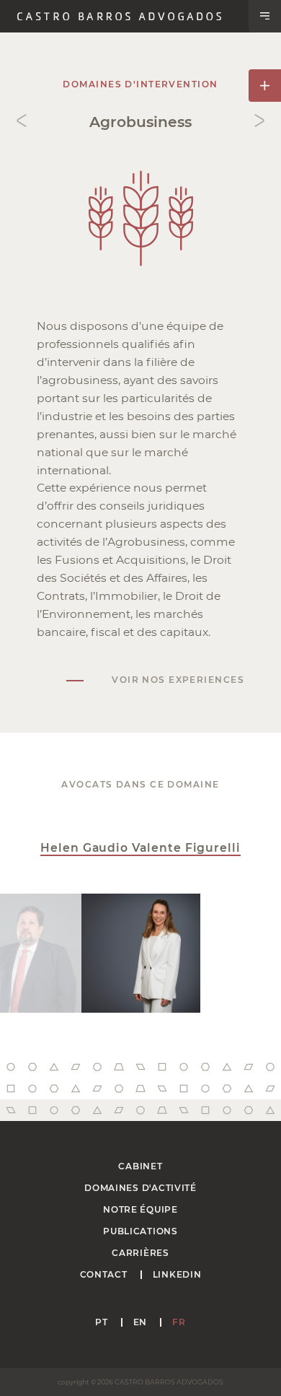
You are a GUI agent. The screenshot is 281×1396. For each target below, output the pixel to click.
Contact (104, 1274)
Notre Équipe (140, 1209)
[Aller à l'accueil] (119, 16)
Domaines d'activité (140, 1187)
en (140, 1322)
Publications (140, 1231)
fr (178, 1322)
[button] (265, 16)
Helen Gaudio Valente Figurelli (140, 848)
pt (101, 1322)
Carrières (140, 1252)
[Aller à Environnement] (21, 120)
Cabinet (140, 1166)
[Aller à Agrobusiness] (259, 120)
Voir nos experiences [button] (178, 679)
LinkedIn (177, 1274)
